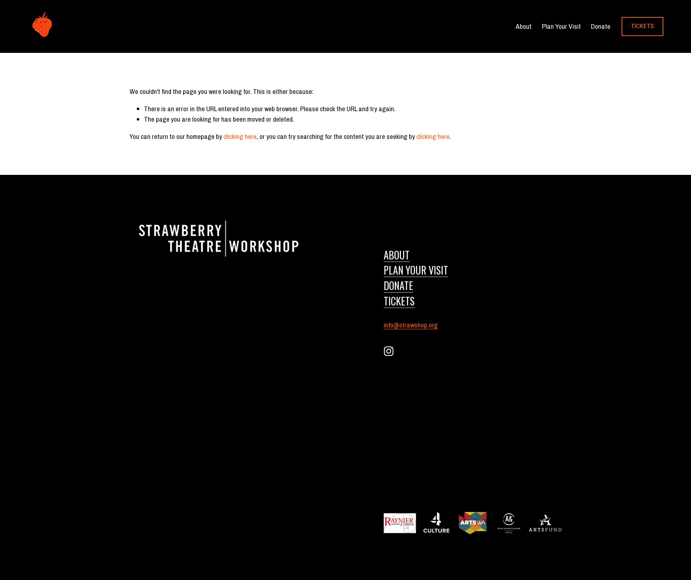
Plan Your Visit (561, 26)
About (397, 254)
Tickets (642, 26)
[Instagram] (389, 351)
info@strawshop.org (411, 325)
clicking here (240, 136)
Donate (600, 26)
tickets (399, 300)
